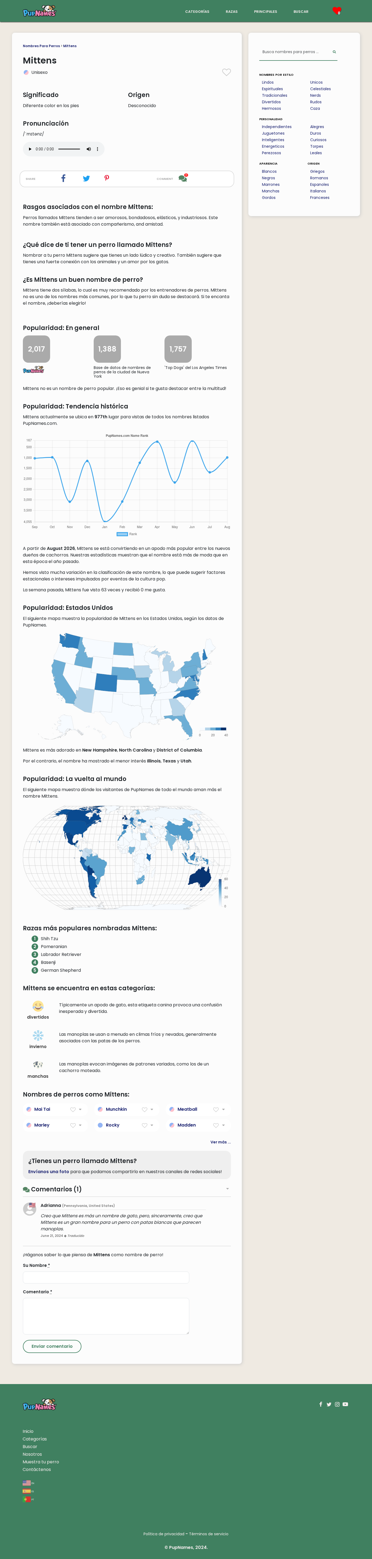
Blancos (269, 171)
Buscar (30, 1446)
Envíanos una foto (48, 1172)
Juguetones (273, 133)
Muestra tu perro (41, 1462)
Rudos (316, 102)
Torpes (316, 146)
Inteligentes (273, 140)
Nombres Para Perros (41, 46)
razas (232, 11)
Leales (316, 153)
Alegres (317, 126)
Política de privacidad (164, 1534)
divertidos (38, 1017)
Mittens (70, 46)
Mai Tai (42, 1109)
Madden (187, 1125)
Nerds (315, 95)
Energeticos (273, 146)
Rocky (113, 1125)
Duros (315, 133)
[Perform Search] (334, 52)
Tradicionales (274, 95)
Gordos (269, 197)
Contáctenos (37, 1469)
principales (265, 11)
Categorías (35, 1439)
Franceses (320, 197)
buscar (301, 11)
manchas (38, 1076)
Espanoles (319, 184)
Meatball (187, 1109)
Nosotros (32, 1454)
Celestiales (320, 89)
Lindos (268, 82)
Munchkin (116, 1109)
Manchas (270, 191)
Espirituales (272, 89)
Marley (42, 1125)
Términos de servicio (208, 1534)
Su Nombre (36, 1265)
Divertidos (271, 102)
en (32, 1483)
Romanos (319, 178)
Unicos (316, 82)
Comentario (37, 1292)
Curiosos (318, 140)
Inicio (28, 1431)
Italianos (318, 191)
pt (32, 1499)
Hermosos (271, 108)
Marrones (271, 184)
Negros (268, 178)
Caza (315, 108)
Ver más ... (221, 1142)
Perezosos (271, 153)
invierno (38, 1046)
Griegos (317, 171)
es (32, 1491)
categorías (197, 11)
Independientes (277, 126)
